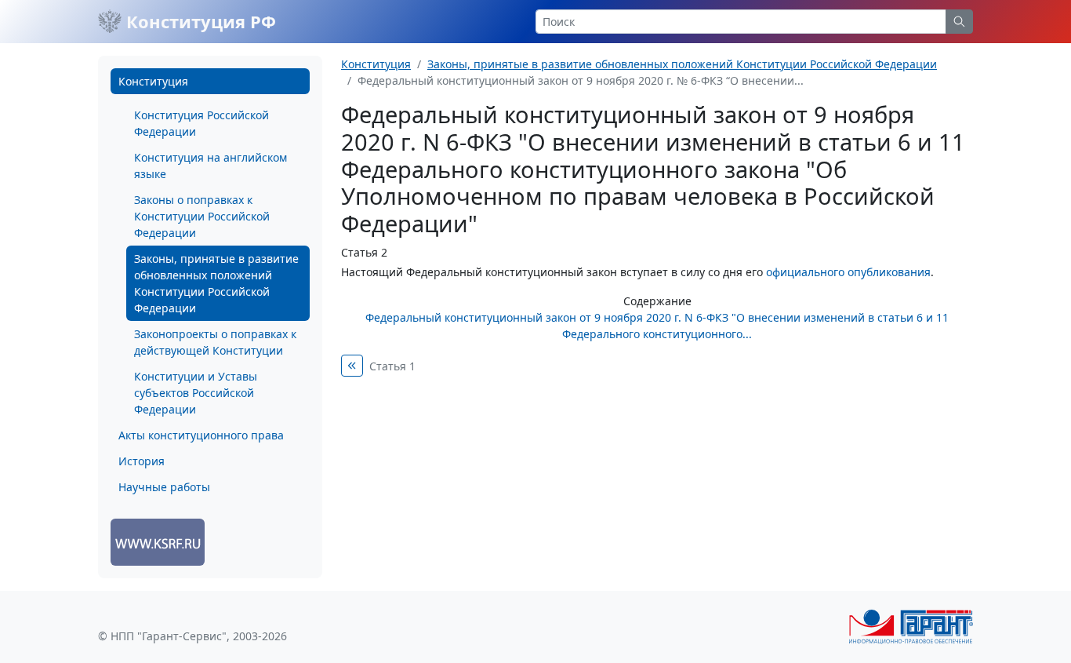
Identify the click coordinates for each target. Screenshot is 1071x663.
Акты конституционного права (201, 435)
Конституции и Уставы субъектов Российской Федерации (195, 393)
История (141, 461)
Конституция (153, 81)
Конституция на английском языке (210, 165)
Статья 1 (392, 366)
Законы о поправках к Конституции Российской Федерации (202, 216)
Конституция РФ (199, 21)
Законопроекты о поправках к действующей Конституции (215, 342)
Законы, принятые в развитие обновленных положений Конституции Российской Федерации (216, 283)
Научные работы (164, 486)
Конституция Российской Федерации (201, 123)
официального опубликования (848, 271)
